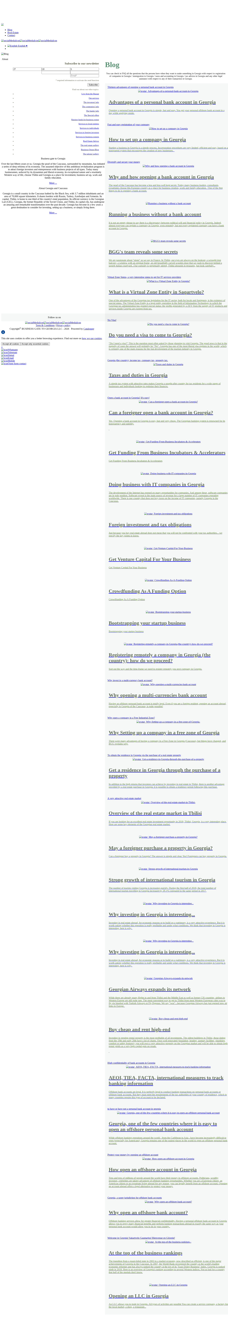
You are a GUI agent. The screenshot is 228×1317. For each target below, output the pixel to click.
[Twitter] (29, 40)
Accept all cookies (10, 344)
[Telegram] (9, 352)
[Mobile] (8, 360)
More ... (53, 183)
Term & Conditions (45, 325)
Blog (9, 29)
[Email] (7, 358)
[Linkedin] (47, 40)
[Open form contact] (13, 363)
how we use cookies (92, 338)
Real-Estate (13, 32)
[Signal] (7, 355)
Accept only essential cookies (35, 344)
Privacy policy (63, 325)
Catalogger (88, 328)
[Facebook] (10, 40)
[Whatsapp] (9, 349)
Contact (11, 35)
